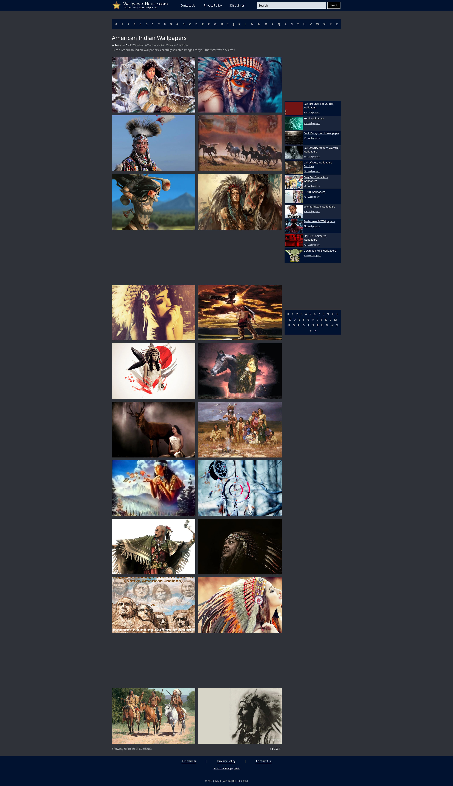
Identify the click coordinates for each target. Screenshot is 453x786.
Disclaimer (237, 5)
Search (333, 5)
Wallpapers (118, 45)
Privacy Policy (213, 5)
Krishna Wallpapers (227, 768)
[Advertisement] (197, 257)
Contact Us (187, 5)
